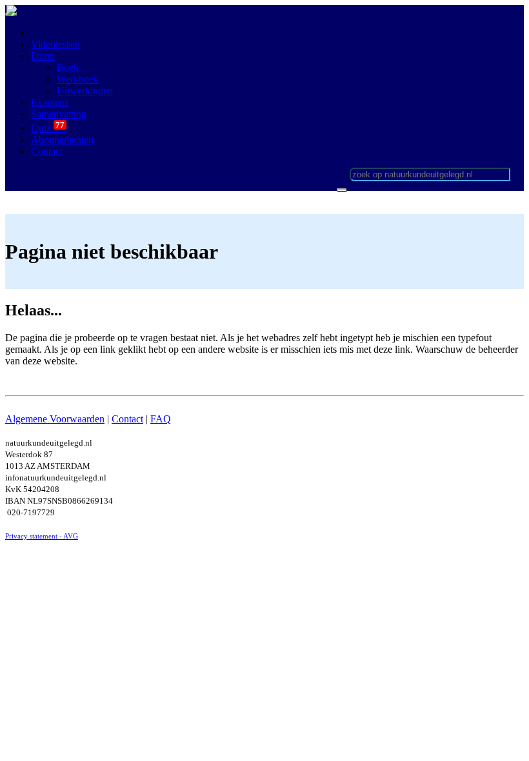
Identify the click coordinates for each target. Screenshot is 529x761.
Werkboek (78, 79)
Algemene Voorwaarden (55, 418)
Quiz (48, 128)
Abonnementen (62, 139)
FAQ (160, 418)
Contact (127, 418)
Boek (68, 67)
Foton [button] (43, 55)
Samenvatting (58, 113)
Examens (49, 102)
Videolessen (55, 44)
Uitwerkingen (85, 90)
